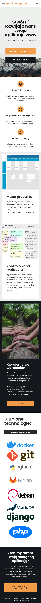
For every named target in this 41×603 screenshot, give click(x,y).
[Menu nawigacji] (36, 3)
